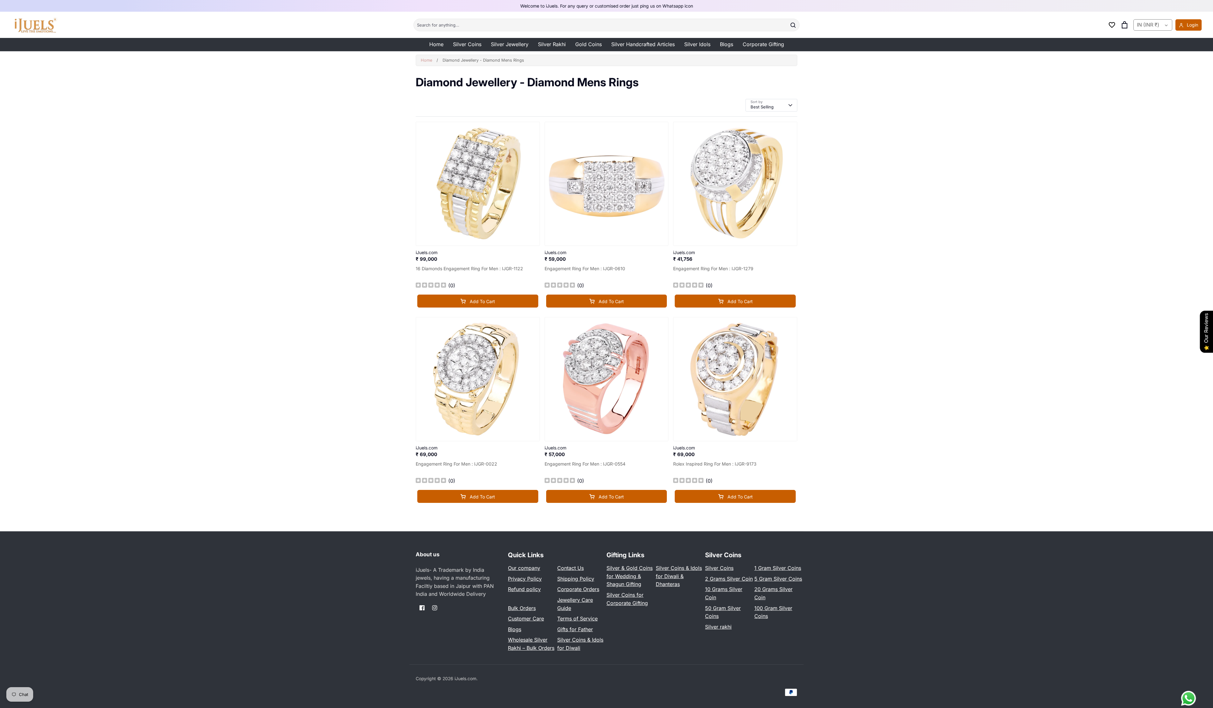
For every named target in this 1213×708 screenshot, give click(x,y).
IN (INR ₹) (1148, 25)
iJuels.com (465, 678)
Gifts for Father (575, 629)
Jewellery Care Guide (575, 604)
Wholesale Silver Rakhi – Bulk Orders (531, 644)
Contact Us (570, 568)
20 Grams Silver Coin (773, 593)
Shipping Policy (575, 579)
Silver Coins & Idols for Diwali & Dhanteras (679, 576)
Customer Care (526, 618)
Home (436, 44)
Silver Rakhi (552, 44)
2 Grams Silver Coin (729, 579)
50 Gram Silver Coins (723, 612)
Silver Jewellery (509, 44)
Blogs (726, 44)
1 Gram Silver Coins (777, 568)
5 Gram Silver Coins (778, 579)
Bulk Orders (522, 608)
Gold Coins (588, 44)
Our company (524, 568)
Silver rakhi (718, 627)
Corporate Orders (578, 589)
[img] (431, 286)
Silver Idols (697, 44)
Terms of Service (577, 618)
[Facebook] (422, 607)
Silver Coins (467, 44)
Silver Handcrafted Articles (643, 44)
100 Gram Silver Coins (773, 612)
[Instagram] (434, 607)
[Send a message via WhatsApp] (1188, 698)
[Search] (793, 25)
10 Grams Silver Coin (723, 593)
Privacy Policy (525, 579)
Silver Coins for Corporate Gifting (627, 599)
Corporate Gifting (763, 44)
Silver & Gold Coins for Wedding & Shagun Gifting (629, 576)
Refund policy (524, 589)
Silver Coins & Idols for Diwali (580, 644)
